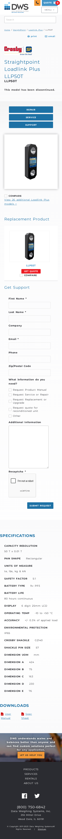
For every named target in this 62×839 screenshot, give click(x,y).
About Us (31, 783)
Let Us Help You (31, 755)
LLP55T (31, 265)
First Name (18, 298)
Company (15, 325)
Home (7, 30)
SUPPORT (31, 125)
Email (14, 339)
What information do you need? (27, 381)
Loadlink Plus (36, 30)
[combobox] (30, 19)
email (50, 36)
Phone (13, 352)
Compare (15, 195)
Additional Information (25, 422)
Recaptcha (17, 471)
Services (31, 773)
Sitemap (42, 829)
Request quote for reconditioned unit (25, 409)
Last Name (17, 312)
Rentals (31, 778)
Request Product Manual (30, 389)
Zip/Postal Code (20, 366)
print (32, 36)
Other (17, 415)
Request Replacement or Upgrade (30, 401)
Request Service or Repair (31, 394)
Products (31, 769)
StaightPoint (19, 30)
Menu (49, 10)
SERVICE (31, 117)
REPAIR (31, 110)
